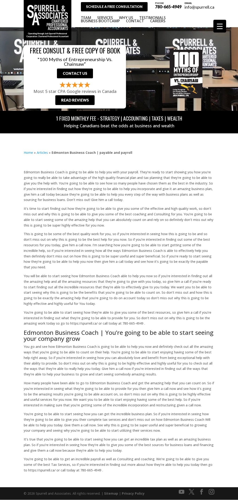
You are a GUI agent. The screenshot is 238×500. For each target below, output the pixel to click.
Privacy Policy (133, 493)
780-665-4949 (168, 5)
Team (86, 17)
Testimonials (152, 17)
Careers (157, 21)
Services (105, 17)
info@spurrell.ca (199, 7)
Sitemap (111, 493)
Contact (135, 21)
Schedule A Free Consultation (114, 7)
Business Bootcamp (100, 21)
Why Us (126, 17)
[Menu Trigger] (219, 26)
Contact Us (75, 73)
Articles (42, 152)
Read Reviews (75, 100)
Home (28, 152)
